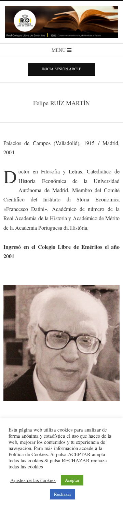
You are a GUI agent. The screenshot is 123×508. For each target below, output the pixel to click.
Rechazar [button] (62, 494)
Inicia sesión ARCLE (61, 69)
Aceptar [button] (72, 480)
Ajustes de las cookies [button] (33, 480)
